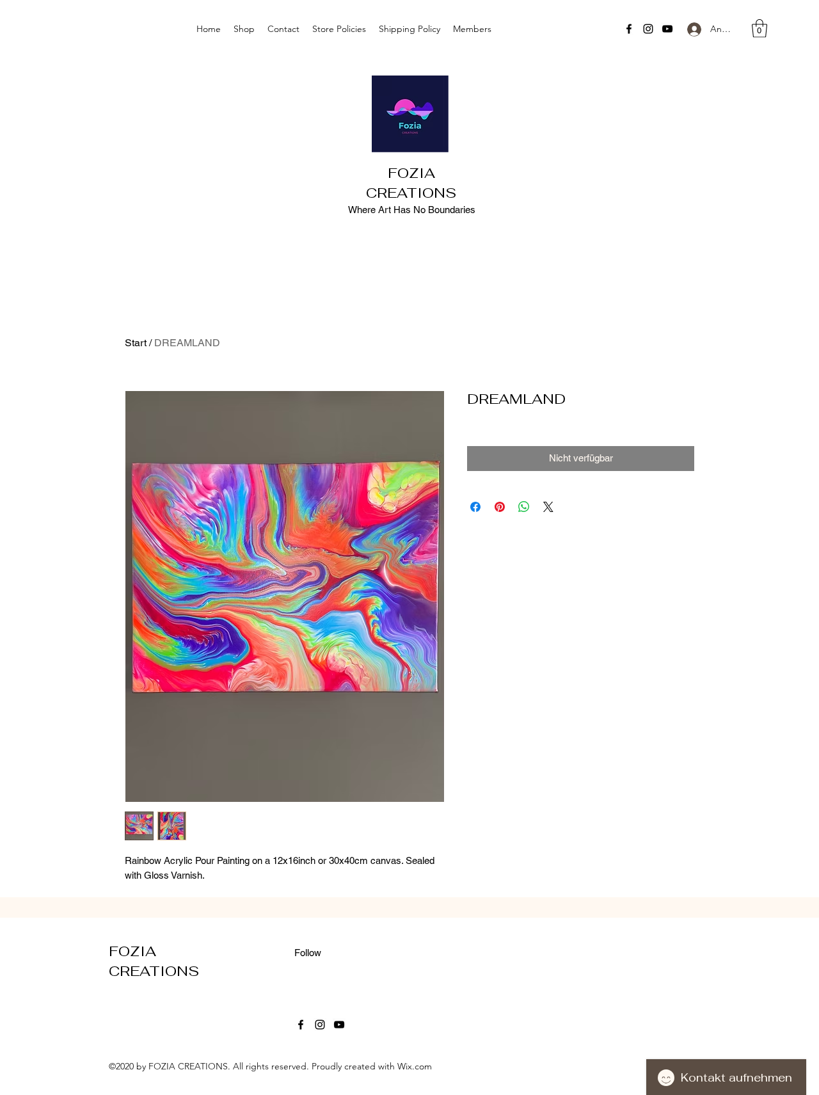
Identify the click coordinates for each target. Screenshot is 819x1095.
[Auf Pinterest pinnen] (499, 507)
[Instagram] (648, 28)
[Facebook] (629, 28)
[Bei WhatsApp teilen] (524, 507)
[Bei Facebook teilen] (475, 507)
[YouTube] (667, 28)
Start (136, 343)
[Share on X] (548, 507)
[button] (759, 28)
